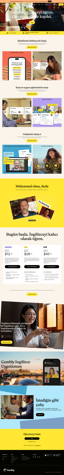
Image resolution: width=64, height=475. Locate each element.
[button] (11, 336)
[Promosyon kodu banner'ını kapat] (62, 1)
